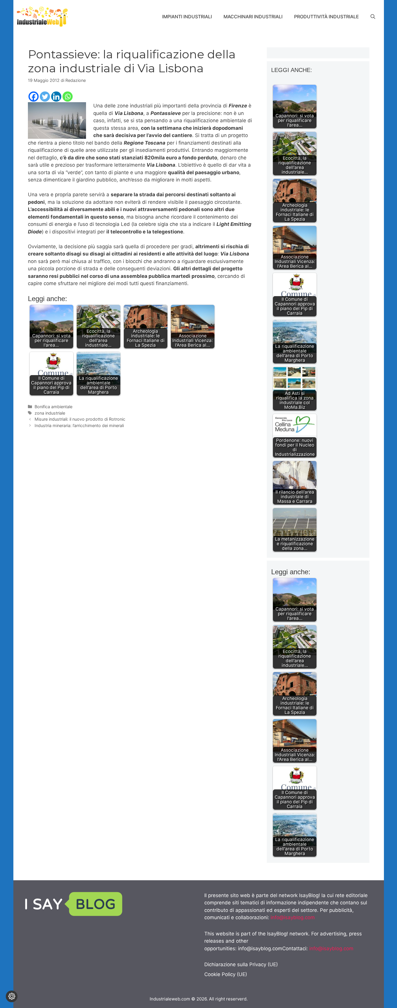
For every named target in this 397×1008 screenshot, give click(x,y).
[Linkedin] (56, 96)
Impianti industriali (187, 16)
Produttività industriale (326, 16)
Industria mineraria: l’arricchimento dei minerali (79, 425)
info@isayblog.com (293, 917)
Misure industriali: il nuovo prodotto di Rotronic (80, 419)
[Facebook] (33, 96)
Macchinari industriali (252, 16)
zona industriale (50, 413)
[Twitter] (45, 96)
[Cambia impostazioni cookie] (11, 996)
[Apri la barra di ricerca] (373, 16)
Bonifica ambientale (53, 406)
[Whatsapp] (67, 96)
